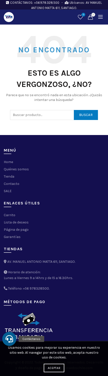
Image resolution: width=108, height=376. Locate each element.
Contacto (11, 184)
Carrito (9, 215)
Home (8, 162)
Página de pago (16, 229)
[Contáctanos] (9, 339)
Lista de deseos (83, 14)
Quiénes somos (16, 169)
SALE (8, 191)
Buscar (86, 115)
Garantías (12, 237)
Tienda (9, 176)
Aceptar (54, 368)
